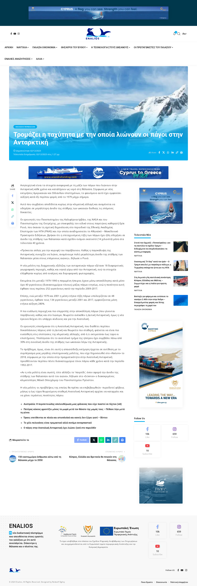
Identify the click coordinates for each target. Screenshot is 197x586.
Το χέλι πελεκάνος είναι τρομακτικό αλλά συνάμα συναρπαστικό (58, 422)
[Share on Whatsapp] (168, 152)
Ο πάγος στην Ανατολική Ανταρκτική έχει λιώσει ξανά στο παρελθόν (60, 427)
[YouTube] (15, 34)
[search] (178, 33)
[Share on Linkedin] (173, 152)
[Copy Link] (177, 152)
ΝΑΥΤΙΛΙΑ (138, 256)
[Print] (182, 152)
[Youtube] (147, 450)
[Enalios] (98, 34)
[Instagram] (18, 34)
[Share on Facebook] (159, 152)
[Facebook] (11, 34)
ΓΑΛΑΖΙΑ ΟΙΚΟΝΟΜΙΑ (143, 309)
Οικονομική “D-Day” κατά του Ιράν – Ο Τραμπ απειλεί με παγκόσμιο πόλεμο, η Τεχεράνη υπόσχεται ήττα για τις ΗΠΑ (152, 264)
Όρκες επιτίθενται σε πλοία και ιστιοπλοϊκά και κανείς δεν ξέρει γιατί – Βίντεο (65, 417)
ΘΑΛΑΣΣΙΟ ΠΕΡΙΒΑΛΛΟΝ (25, 127)
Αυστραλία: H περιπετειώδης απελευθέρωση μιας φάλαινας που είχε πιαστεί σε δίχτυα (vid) (73, 404)
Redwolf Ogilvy (58, 582)
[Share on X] (164, 152)
